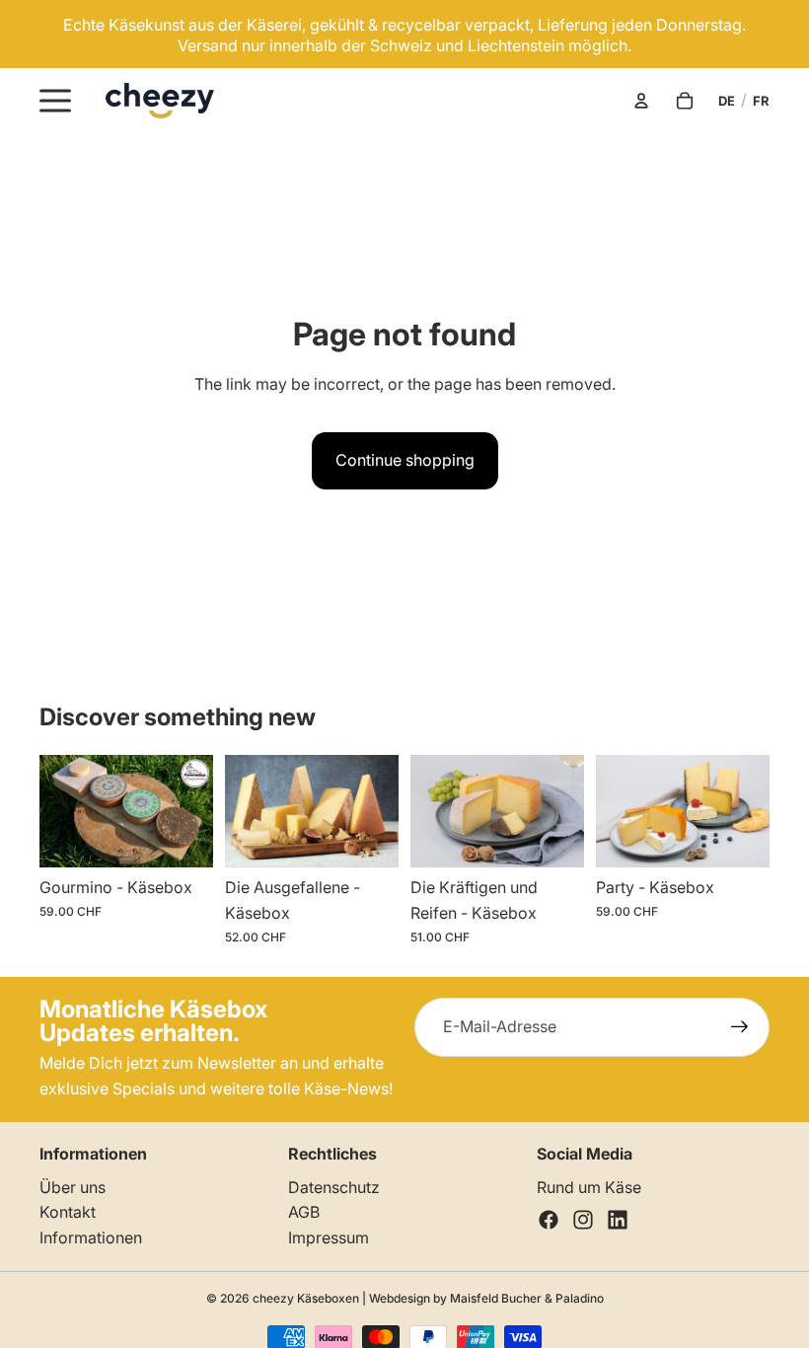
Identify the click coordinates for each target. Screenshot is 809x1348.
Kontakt (67, 1212)
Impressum (328, 1237)
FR (761, 101)
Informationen (90, 1237)
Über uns (72, 1187)
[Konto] (641, 100)
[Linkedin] (617, 1220)
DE (726, 101)
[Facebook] (548, 1220)
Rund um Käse (589, 1187)
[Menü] (55, 100)
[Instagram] (583, 1220)
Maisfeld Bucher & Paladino (527, 1298)
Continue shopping (405, 460)
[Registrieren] (740, 1027)
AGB (304, 1212)
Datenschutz (334, 1187)
